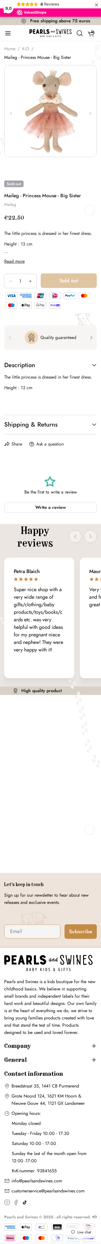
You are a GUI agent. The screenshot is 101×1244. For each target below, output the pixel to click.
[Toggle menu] (9, 33)
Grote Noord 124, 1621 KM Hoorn (44, 1096)
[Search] (79, 33)
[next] (91, 337)
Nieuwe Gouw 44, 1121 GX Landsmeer (48, 1103)
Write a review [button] (50, 507)
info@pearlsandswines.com (37, 1181)
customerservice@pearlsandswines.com (48, 1191)
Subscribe (80, 931)
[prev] (9, 337)
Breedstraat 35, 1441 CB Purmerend (45, 1086)
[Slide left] (11, 113)
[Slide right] (90, 113)
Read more (14, 261)
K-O (25, 48)
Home (9, 48)
